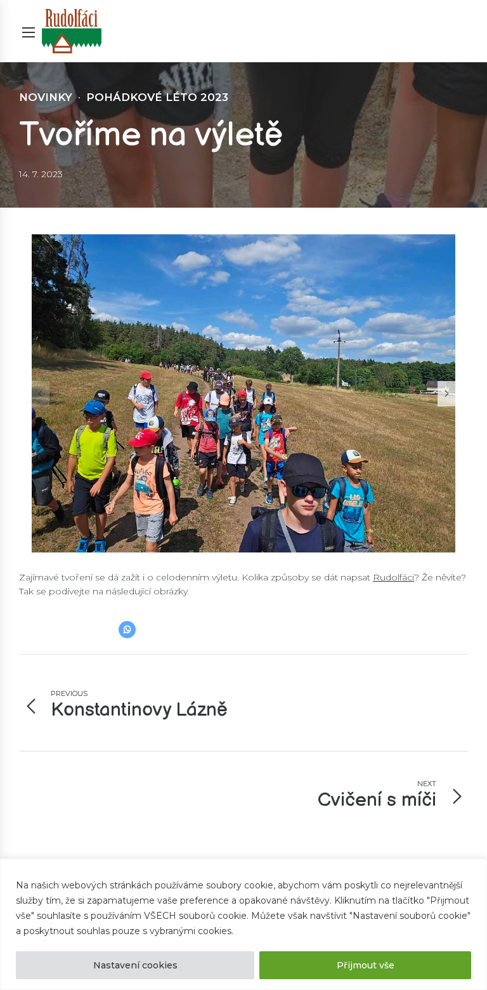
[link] (393, 577)
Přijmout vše (365, 965)
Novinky (45, 97)
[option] (243, 393)
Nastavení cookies (135, 965)
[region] (243, 924)
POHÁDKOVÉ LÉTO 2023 (157, 97)
